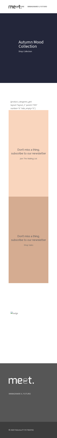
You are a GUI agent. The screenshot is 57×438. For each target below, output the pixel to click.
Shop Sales (28, 245)
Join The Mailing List (28, 158)
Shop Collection (25, 51)
